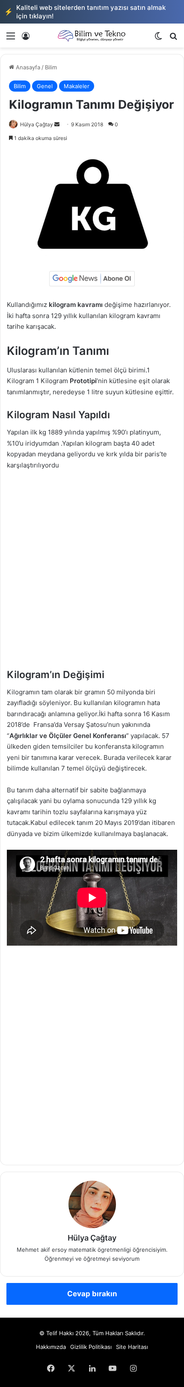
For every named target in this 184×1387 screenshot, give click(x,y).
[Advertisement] (92, 573)
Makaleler (76, 86)
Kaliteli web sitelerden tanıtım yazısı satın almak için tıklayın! (85, 11)
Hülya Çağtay (36, 124)
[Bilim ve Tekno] (92, 36)
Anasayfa (27, 67)
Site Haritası (132, 1346)
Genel (45, 86)
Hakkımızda (51, 1346)
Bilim (51, 67)
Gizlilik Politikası (91, 1346)
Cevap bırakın (92, 1293)
